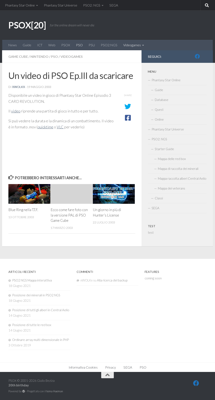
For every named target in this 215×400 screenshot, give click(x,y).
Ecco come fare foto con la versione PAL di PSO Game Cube (69, 215)
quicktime (45, 127)
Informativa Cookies (83, 367)
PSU (92, 45)
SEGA (113, 5)
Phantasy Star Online (20, 5)
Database (161, 100)
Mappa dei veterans (171, 188)
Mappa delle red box (172, 159)
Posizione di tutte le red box (31, 325)
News (12, 45)
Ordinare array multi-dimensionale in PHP (40, 340)
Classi (159, 198)
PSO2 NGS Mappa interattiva (32, 280)
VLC (60, 127)
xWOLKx (18, 87)
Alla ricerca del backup (112, 280)
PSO (79, 45)
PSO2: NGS (91, 5)
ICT (39, 45)
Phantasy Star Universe (60, 5)
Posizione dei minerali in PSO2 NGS (36, 295)
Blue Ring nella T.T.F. (23, 210)
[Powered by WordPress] (23, 391)
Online (159, 119)
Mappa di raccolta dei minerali (178, 168)
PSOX (65, 45)
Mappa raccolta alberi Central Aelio (182, 178)
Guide (27, 45)
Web (51, 45)
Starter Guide (164, 149)
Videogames (132, 45)
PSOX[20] (27, 25)
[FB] (197, 56)
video (15, 111)
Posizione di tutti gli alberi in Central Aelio (40, 310)
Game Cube (18, 56)
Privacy (110, 367)
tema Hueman (54, 391)
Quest (159, 109)
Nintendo (39, 56)
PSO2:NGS (109, 45)
